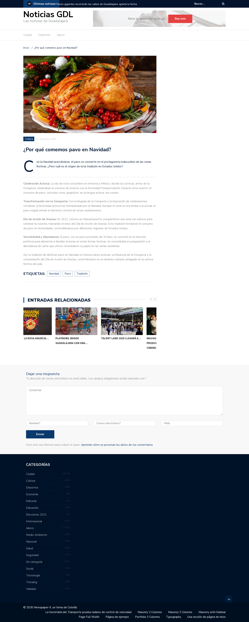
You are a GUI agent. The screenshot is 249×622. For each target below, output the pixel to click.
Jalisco (61, 35)
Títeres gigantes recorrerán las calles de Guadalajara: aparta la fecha (96, 4)
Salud (29, 548)
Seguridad (32, 555)
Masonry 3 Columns (180, 612)
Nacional (31, 541)
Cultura (29, 139)
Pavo (68, 273)
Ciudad (27, 35)
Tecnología (33, 575)
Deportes (44, 35)
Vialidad (31, 589)
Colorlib (72, 607)
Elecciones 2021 (36, 514)
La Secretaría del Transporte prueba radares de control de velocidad (88, 612)
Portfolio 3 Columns (147, 617)
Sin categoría (34, 562)
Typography (173, 617)
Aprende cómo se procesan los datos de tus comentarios (117, 445)
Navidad (54, 273)
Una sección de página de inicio (206, 617)
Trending (31, 582)
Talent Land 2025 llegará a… (89, 338)
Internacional (34, 521)
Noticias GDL (48, 14)
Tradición (82, 273)
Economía (32, 494)
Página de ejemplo (117, 617)
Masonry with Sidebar (212, 612)
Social (29, 568)
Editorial (31, 501)
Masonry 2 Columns (150, 612)
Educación (32, 508)
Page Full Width (89, 617)
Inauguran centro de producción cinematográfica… (129, 342)
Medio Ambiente (36, 535)
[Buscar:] (205, 3)
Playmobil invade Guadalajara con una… (39, 340)
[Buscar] (223, 3)
